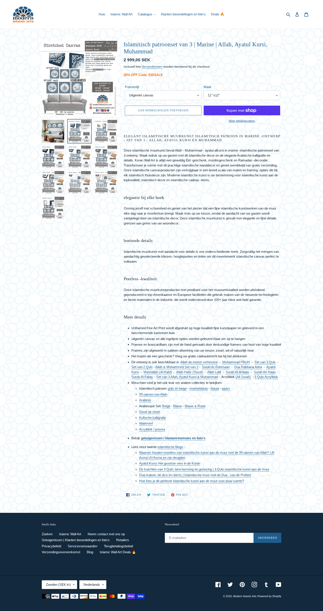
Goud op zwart (149, 412)
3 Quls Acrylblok (266, 377)
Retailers (122, 540)
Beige (166, 406)
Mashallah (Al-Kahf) (157, 372)
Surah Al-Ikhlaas (237, 372)
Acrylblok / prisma (152, 429)
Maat (207, 87)
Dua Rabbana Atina (248, 367)
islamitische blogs (170, 447)
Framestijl (132, 87)
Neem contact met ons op (106, 534)
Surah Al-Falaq (141, 377)
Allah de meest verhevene (199, 362)
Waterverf (146, 423)
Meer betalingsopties (242, 121)
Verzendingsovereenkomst (61, 552)
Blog (90, 552)
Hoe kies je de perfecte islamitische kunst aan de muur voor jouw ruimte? (191, 481)
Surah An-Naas (265, 372)
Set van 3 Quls (265, 362)
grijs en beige (177, 388)
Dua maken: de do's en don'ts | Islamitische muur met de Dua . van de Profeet (195, 475)
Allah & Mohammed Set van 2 (176, 367)
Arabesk (145, 400)
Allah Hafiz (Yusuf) (189, 372)
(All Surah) (243, 377)
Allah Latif (214, 372)
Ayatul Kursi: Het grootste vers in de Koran (169, 463)
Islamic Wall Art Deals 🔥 (118, 552)
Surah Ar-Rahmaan (216, 367)
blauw (215, 388)
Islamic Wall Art (70, 534)
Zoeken (47, 534)
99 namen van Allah (153, 394)
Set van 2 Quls (142, 367)
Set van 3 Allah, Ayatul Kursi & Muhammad (187, 377)
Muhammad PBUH (236, 362)
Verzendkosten (152, 66)
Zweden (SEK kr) (58, 584)
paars (226, 388)
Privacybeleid (51, 546)
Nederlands (91, 584)
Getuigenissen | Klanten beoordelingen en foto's (76, 540)
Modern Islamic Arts (244, 596)
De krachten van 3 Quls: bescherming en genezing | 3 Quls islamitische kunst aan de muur (204, 469)
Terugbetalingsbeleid (118, 546)
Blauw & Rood (195, 406)
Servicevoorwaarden (82, 546)
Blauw (177, 406)
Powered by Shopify (269, 596)
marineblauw (199, 388)
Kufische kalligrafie (152, 417)
